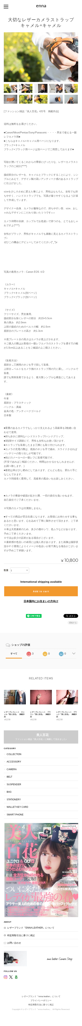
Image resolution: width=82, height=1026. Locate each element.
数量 (6, 570)
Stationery (14, 799)
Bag (9, 792)
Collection (14, 754)
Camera (12, 769)
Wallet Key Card (17, 807)
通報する (73, 623)
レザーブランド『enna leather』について (30, 927)
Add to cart (41, 591)
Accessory (14, 761)
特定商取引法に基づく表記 (21, 935)
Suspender (14, 784)
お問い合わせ (14, 943)
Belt (9, 776)
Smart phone (15, 814)
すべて (13, 653)
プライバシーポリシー (41, 1000)
